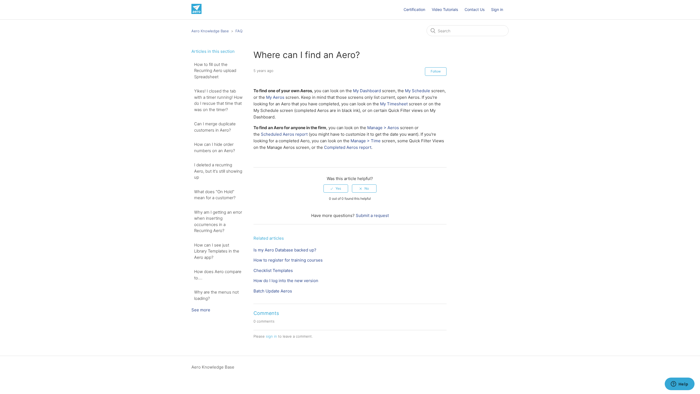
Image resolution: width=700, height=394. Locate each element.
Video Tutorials (445, 9)
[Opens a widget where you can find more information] (679, 384)
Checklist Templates (273, 270)
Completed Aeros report (347, 147)
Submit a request (372, 215)
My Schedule (417, 90)
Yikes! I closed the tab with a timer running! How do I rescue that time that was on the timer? (218, 100)
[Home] (196, 12)
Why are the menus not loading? (216, 295)
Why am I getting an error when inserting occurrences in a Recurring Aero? (218, 221)
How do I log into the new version (285, 280)
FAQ (239, 31)
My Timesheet (394, 103)
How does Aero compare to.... (217, 274)
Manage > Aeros (383, 127)
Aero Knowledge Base (210, 31)
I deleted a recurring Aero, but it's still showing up (218, 171)
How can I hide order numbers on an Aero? (214, 147)
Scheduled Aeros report (284, 134)
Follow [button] (436, 71)
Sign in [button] (497, 9)
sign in (271, 336)
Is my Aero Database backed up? (284, 250)
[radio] (335, 188)
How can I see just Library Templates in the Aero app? (216, 251)
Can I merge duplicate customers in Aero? (215, 127)
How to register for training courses (288, 260)
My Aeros (275, 97)
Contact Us (475, 9)
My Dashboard (367, 90)
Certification (414, 9)
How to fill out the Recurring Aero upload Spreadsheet (215, 70)
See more (200, 309)
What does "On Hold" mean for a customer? (214, 195)
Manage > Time (366, 140)
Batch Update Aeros (272, 291)
